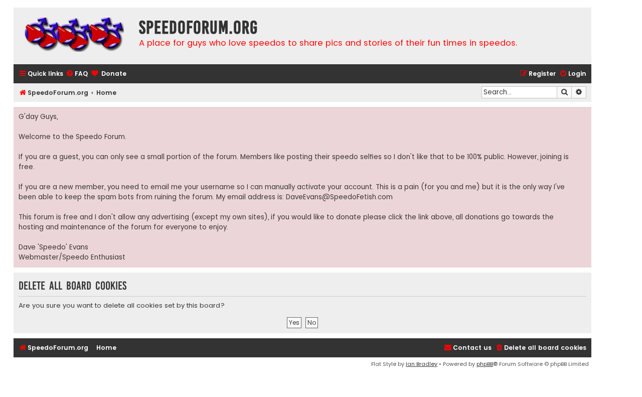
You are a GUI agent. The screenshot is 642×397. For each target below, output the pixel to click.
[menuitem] (77, 74)
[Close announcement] (583, 115)
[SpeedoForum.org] (73, 36)
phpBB (484, 364)
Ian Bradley (421, 364)
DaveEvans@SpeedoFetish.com (339, 197)
